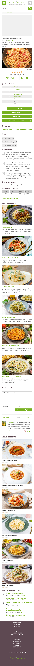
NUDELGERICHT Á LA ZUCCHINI (11, 376)
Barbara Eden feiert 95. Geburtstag (16, 598)
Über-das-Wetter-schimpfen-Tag (15, 615)
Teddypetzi (24, 606)
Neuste (18, 417)
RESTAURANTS (17, 647)
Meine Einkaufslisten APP (16, 121)
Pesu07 (23, 595)
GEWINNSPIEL (17, 643)
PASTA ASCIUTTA (7, 227)
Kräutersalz (17, 96)
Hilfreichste (6, 417)
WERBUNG (17, 639)
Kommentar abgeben (23, 410)
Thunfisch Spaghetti (7, 560)
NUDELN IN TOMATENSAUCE (10, 346)
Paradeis (10, 422)
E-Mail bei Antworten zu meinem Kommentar (16, 407)
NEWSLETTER (17, 641)
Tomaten (17, 89)
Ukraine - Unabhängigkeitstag (14, 593)
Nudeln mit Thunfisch (8, 585)
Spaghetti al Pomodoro (8, 510)
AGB (17, 631)
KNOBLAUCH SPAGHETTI (9, 317)
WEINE (17, 645)
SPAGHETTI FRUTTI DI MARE (10, 258)
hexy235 (10, 40)
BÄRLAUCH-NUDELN (8, 286)
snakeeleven (24, 617)
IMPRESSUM (17, 623)
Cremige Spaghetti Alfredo (9, 535)
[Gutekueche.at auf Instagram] (17, 652)
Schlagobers (18, 94)
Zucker (16, 99)
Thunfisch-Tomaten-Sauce (9, 460)
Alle (28, 417)
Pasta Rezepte (7, 129)
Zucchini (16, 87)
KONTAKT (17, 624)
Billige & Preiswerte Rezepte (24, 129)
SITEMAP (17, 626)
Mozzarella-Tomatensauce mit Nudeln (13, 485)
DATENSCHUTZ (17, 633)
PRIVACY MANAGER (17, 635)
